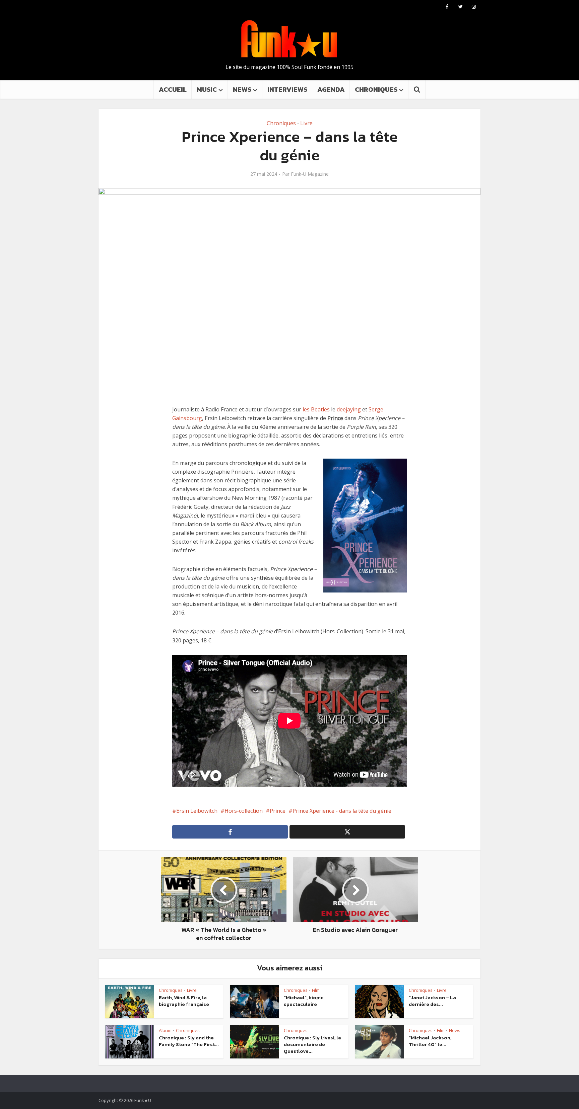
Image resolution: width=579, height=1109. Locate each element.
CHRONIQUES (376, 89)
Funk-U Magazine (310, 174)
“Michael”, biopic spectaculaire (303, 1001)
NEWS (242, 89)
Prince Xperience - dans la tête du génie (342, 810)
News (454, 1030)
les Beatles (316, 409)
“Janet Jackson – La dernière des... (432, 1001)
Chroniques (281, 123)
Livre (306, 123)
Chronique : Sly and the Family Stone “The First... (189, 1041)
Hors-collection (243, 810)
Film (316, 990)
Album (165, 1030)
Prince (277, 810)
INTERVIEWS (287, 89)
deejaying (349, 409)
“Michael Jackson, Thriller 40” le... (430, 1041)
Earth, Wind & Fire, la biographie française (184, 1001)
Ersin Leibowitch (196, 810)
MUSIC (207, 89)
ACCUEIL (173, 89)
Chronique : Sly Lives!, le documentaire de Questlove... (312, 1044)
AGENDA (331, 89)
